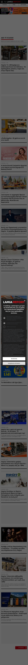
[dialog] (14, 332)
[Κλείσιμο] (24, 300)
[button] (14, 327)
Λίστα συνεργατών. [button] (7, 342)
